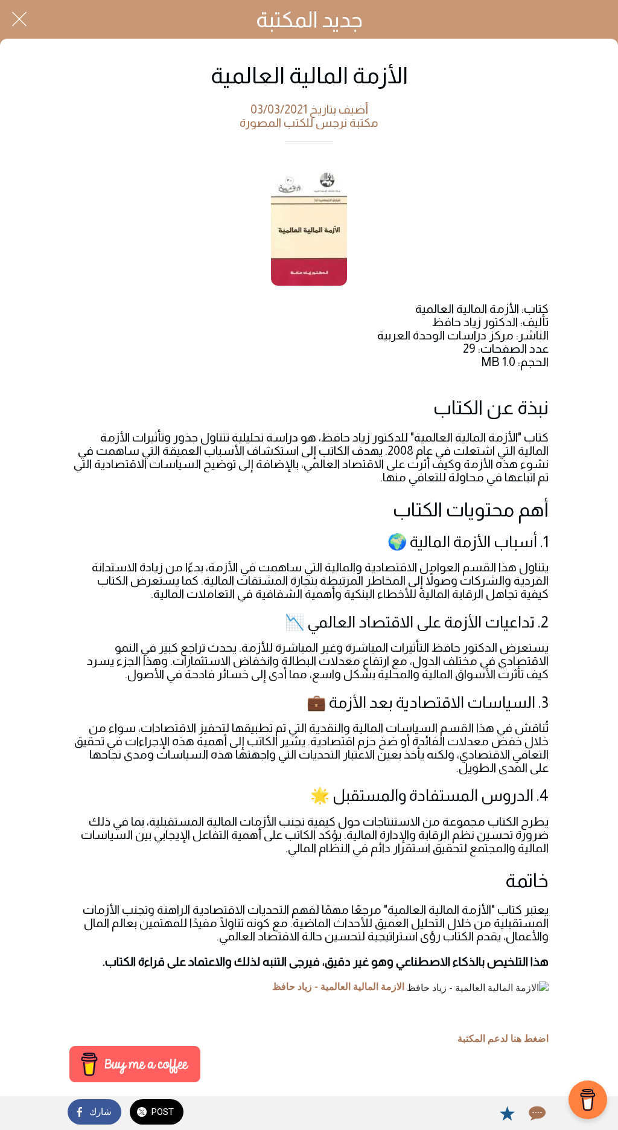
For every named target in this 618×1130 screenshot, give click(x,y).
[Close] (19, 19)
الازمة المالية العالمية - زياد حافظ (338, 986)
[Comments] (535, 1113)
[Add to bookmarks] (506, 1113)
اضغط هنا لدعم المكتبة (503, 1038)
